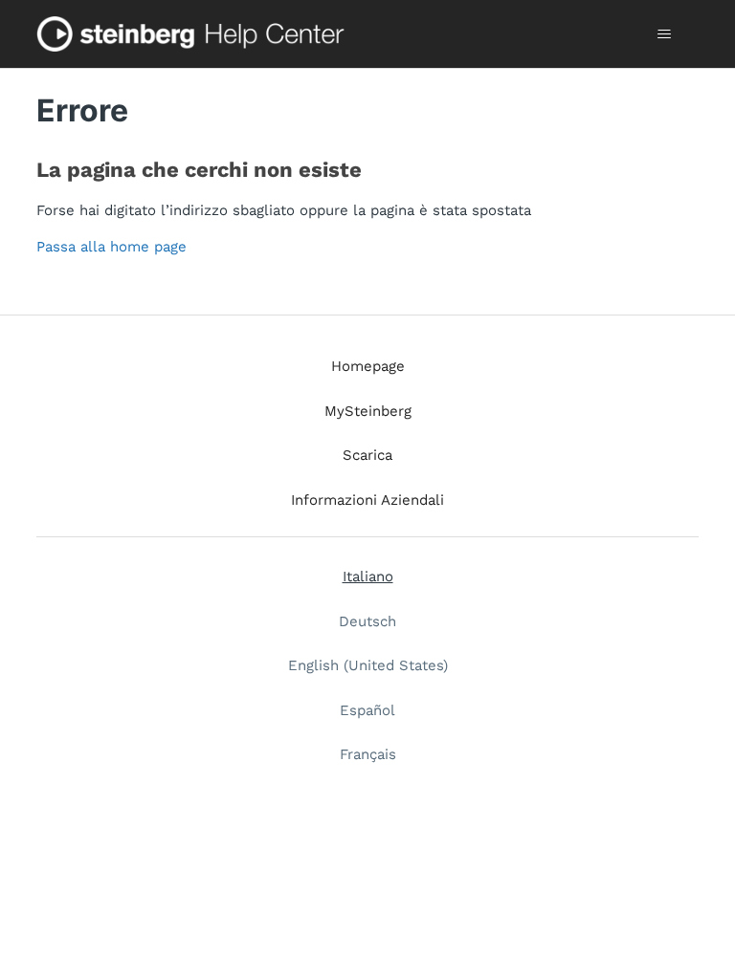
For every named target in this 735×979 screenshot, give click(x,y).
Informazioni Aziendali (367, 500)
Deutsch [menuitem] (367, 621)
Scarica (367, 455)
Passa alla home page (111, 246)
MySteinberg (368, 411)
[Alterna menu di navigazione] (665, 34)
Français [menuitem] (368, 754)
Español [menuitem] (367, 710)
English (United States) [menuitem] (368, 665)
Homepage (368, 366)
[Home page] (194, 34)
